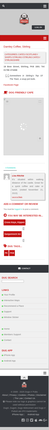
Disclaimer (41, 395)
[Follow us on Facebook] (23, 420)
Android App (10, 361)
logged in (18, 209)
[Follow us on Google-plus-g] (44, 420)
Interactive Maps (12, 300)
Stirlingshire (12, 60)
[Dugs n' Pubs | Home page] (24, 19)
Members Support (12, 334)
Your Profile (9, 295)
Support (7, 311)
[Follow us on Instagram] (27, 420)
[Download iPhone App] (36, 420)
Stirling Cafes (31, 57)
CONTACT (25, 268)
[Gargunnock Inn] (24, 240)
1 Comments (10, 168)
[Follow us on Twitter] (31, 420)
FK (6, 253)
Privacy (13, 395)
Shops (8, 57)
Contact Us (29, 398)
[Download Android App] (40, 420)
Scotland (31, 54)
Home (7, 329)
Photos (31, 395)
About (5, 395)
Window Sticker (11, 317)
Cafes (21, 54)
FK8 (12, 253)
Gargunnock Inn (12, 234)
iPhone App (9, 355)
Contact (7, 340)
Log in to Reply (17, 197)
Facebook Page (11, 85)
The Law (19, 398)
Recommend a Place (14, 306)
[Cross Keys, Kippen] (24, 228)
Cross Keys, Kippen (14, 222)
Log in (38, 27)
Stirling (17, 57)
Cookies (22, 395)
